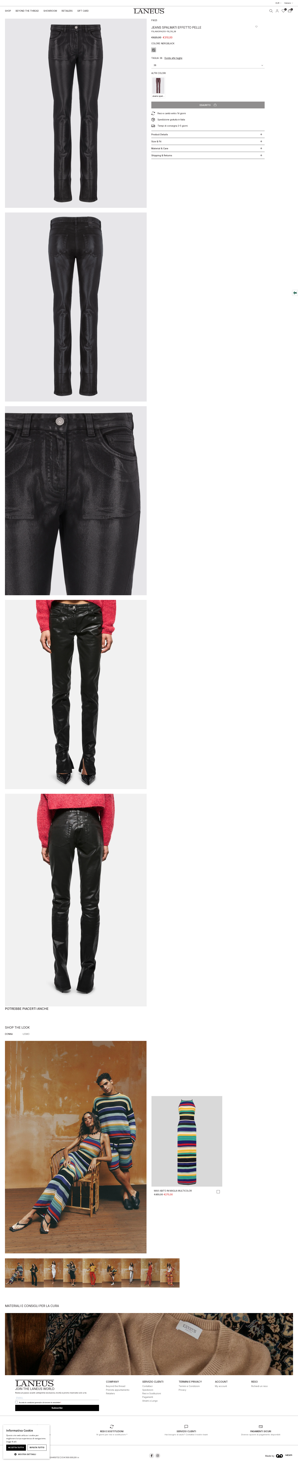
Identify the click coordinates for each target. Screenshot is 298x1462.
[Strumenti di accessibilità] (295, 293)
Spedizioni (147, 1390)
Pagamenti (147, 1397)
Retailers (110, 1393)
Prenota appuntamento (117, 1390)
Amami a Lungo (150, 1400)
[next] (283, 1295)
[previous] (15, 1295)
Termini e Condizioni (189, 1386)
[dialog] (26, 1442)
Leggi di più (11, 1441)
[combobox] (45, 1428)
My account (221, 1386)
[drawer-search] (271, 11)
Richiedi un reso (259, 1386)
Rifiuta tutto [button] (37, 1447)
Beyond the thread (115, 1386)
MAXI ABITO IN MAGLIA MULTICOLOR (173, 1190)
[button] (256, 27)
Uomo (26, 1034)
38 (155, 65)
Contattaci (147, 1386)
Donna (9, 1034)
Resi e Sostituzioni (151, 1393)
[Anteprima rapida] (187, 1184)
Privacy (182, 1390)
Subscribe (57, 1408)
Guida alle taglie (173, 58)
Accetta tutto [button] (16, 1447)
